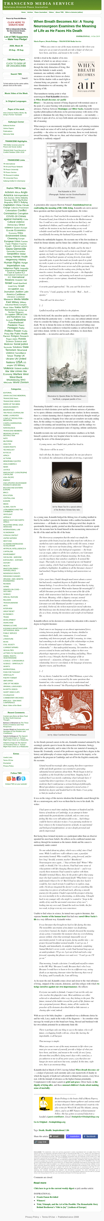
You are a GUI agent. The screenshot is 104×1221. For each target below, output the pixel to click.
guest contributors (56, 1116)
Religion (15, 336)
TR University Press (10, 178)
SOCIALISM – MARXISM (12, 557)
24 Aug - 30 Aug (16, 50)
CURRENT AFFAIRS (10, 647)
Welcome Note (8, 134)
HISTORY (6, 563)
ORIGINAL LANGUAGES (12, 686)
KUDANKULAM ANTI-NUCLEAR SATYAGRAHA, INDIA (15, 629)
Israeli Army (12, 286)
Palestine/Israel (16, 322)
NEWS (5, 467)
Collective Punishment (20, 208)
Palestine (20, 319)
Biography (8, 202)
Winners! (41, 1200)
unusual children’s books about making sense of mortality (66, 1086)
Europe (21, 239)
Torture (10, 356)
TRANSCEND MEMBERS (12, 431)
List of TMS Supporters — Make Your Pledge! (16, 38)
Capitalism (9, 205)
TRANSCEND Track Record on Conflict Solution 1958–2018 (14, 151)
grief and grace (73, 1081)
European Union (12, 241)
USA (19, 362)
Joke (22, 289)
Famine (24, 241)
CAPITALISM (8, 551)
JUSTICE (6, 470)
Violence (8, 368)
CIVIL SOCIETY (9, 645)
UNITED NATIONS (10, 538)
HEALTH (6, 566)
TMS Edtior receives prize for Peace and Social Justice (13, 146)
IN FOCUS (7, 453)
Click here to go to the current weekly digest (54, 1188)
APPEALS (7, 517)
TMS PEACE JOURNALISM (13, 413)
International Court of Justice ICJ (17, 271)
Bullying (24, 202)
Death (41, 1130)
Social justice (21, 344)
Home (23, 12)
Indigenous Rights (11, 268)
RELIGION (7, 600)
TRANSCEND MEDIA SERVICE (39, 3)
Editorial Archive (9, 126)
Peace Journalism (41, 12)
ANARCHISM (8, 623)
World (16, 382)
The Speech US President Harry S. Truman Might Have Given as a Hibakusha (15, 738)
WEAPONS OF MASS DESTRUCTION (11, 435)
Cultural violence (15, 222)
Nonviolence (11, 310)
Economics (20, 230)
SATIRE (6, 587)
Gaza (9, 248)
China (18, 205)
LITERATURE (8, 639)
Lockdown (20, 297)
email (55, 1136)
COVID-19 (11, 216)
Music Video (8, 307)
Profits (24, 331)
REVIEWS (7, 584)
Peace (21, 325)
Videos (51, 12)
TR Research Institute (11, 175)
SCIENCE (7, 594)
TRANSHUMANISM (10, 603)
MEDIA (5, 504)
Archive (30, 12)
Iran (25, 280)
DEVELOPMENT (9, 620)
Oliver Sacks (77, 108)
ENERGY (6, 480)
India (23, 266)
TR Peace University (10, 170)
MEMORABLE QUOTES (12, 461)
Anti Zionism (9, 198)
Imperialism (13, 265)
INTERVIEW (7, 608)
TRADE (6, 617)
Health (24, 257)
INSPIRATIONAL (9, 669)
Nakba (18, 307)
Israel (8, 282)
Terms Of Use (8, 760)
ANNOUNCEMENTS (10, 407)
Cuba (25, 219)
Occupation (10, 314)
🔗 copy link (40, 1142)
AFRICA (6, 455)
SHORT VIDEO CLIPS (11, 692)
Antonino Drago (9, 743)
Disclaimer (7, 763)
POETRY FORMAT (10, 678)
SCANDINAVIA (8, 532)
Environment (12, 235)
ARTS (5, 606)
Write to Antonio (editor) (74, 12)
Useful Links (7, 757)
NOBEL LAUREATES (11, 416)
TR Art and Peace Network (13, 167)
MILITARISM (7, 441)
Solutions (17, 347)
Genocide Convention (16, 251)
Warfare (17, 374)
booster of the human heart (54, 916)
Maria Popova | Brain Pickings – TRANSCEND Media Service (57, 41)
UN (16, 358)
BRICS (17, 202)
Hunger (24, 263)
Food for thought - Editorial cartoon (16, 245)
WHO (22, 380)
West (26, 374)
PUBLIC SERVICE (10, 633)
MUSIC (6, 642)
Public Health (20, 333)
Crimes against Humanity (15, 217)
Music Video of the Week (12, 705)
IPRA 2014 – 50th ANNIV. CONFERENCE (12, 702)
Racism (6, 336)
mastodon (74, 1136)
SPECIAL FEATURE (10, 597)
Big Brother (23, 200)
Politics (9, 330)
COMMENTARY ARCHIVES (13, 698)
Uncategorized (8, 695)
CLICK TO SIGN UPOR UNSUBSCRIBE (16, 64)
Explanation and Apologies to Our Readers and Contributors (16, 731)
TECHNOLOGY (9, 450)
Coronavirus (10, 213)
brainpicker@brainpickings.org (85, 1116)
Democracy (12, 225)
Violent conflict (21, 368)
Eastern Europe (20, 228)
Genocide (20, 248)
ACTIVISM (7, 458)
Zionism (24, 382)
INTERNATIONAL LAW (11, 530)
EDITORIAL (7, 393)
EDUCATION (8, 495)
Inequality (24, 268)
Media (17, 299)
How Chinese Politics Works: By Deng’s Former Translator (15, 114)
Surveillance (20, 353)
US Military (19, 365)
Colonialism (11, 210)
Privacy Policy (8, 766)
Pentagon (12, 328)
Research (24, 336)
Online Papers (8, 128)
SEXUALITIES (8, 650)
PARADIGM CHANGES (11, 576)
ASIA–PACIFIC (8, 477)
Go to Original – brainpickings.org (49, 1121)
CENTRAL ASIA (9, 498)
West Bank (16, 377)
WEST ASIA (7, 541)
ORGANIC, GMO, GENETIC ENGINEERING (13, 580)
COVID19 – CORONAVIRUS (13, 661)
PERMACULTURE (10, 626)
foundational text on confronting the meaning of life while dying (63, 206)
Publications (7, 131)
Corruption (23, 213)
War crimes (16, 371)
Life (67, 1130)
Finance (15, 244)
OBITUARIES (8, 681)
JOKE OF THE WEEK (11, 684)
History (22, 259)
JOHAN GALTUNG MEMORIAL (14, 396)
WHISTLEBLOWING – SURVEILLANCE (11, 569)
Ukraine (10, 358)
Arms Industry (21, 198)
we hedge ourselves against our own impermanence (66, 985)
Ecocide (10, 230)
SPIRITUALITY (8, 675)
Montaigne (63, 108)
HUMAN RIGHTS (9, 447)
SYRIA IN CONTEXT (10, 535)
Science (10, 341)
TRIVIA (5, 636)
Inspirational (10, 270)
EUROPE (6, 501)
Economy (13, 233)
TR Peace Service (10, 172)
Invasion (19, 280)
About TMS (60, 12)
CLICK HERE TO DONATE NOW (16, 23)
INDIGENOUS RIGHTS (11, 573)
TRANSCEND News (10, 398)
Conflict (22, 210)
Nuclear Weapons (16, 312)
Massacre (8, 299)
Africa (17, 192)
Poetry (22, 328)
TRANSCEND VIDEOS (11, 401)
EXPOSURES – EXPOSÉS (13, 560)
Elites (20, 233)
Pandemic (13, 325)
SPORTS (6, 666)
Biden (14, 200)
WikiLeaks (8, 383)
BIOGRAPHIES (8, 410)
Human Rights (12, 262)
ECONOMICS (8, 614)
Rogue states (11, 339)
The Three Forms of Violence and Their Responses (15, 725)
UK (23, 356)
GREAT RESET (8, 611)
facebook (91, 1136)
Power (17, 330)
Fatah (8, 244)
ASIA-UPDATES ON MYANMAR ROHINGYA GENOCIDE (15, 484)
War (7, 371)
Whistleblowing (13, 380)
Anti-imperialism (21, 195)
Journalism (9, 291)
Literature (11, 297)
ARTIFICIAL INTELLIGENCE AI (14, 549)
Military (15, 302)
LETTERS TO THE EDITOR (13, 653)
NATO (25, 307)
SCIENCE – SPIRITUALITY (13, 664)
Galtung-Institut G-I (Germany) (14, 181)
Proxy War (9, 334)
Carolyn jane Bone (10, 716)
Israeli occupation (16, 287)
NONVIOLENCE (9, 428)
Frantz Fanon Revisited (47, 1196)
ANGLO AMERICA (10, 464)
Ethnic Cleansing (17, 237)
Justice (19, 291)
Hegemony (12, 259)
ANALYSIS (7, 444)
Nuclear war (22, 310)
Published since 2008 (68, 1217)
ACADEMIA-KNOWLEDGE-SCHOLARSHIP (13, 545)
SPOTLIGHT (7, 514)
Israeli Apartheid (20, 283)
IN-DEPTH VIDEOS (10, 689)
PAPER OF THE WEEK (11, 404)
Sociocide (8, 347)
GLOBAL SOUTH (9, 507)
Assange (8, 200)
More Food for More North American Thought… (15, 718)
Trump (17, 355)
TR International (9, 164)
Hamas (16, 256)
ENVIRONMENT (9, 554)
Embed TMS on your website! (16, 784)
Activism (9, 192)
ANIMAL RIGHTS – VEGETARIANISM (10, 657)
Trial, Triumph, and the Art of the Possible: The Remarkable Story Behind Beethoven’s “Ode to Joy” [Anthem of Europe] (67, 1206)
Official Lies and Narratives (17, 315)
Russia (22, 338)
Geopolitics (13, 253)
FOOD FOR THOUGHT (11, 672)
